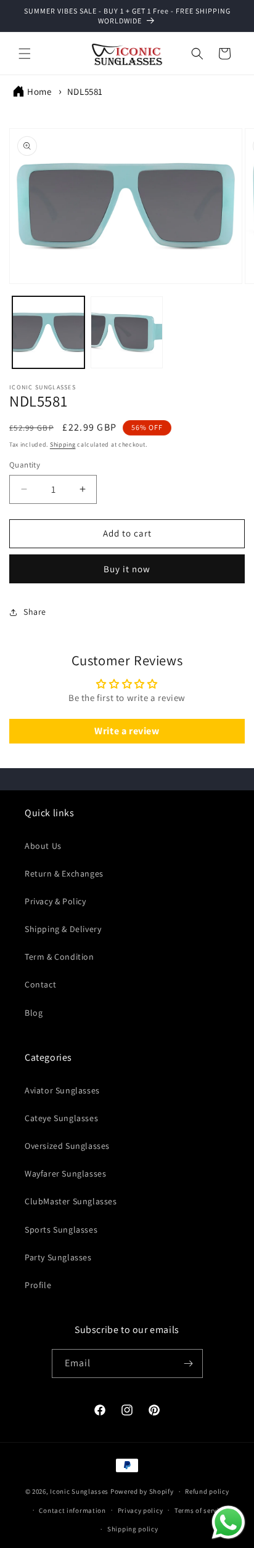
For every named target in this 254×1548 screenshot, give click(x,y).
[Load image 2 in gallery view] (127, 332)
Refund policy (207, 1491)
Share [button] (34, 611)
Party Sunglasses (58, 1257)
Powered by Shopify (142, 1491)
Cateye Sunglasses (61, 1118)
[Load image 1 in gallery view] (48, 332)
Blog (34, 1012)
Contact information (72, 1510)
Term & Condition (59, 956)
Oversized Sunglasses (67, 1145)
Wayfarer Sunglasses (65, 1173)
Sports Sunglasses (61, 1229)
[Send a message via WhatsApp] (228, 1522)
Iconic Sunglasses (79, 1491)
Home (39, 91)
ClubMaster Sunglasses (71, 1201)
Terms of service (200, 1510)
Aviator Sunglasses (62, 1090)
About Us (43, 845)
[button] (24, 53)
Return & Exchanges (64, 873)
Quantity (24, 465)
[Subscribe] (188, 1363)
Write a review (126, 730)
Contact (40, 984)
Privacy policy (140, 1510)
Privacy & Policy (55, 901)
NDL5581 (85, 91)
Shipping (63, 444)
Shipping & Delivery (63, 928)
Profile (38, 1285)
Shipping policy (132, 1529)
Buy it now (127, 569)
